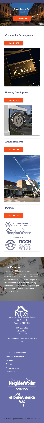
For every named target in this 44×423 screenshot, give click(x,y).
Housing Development (15, 356)
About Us (9, 364)
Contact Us (10, 372)
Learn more (13, 43)
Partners (9, 360)
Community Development (16, 352)
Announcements (12, 368)
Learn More (22, 18)
